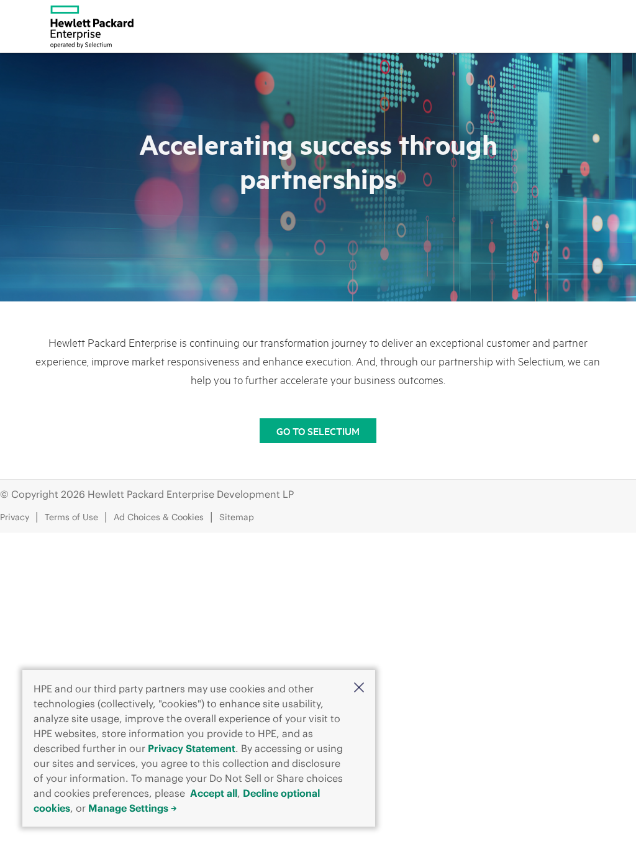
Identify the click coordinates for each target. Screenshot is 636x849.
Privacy (14, 517)
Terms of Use (71, 517)
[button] (359, 687)
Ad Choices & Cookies (159, 517)
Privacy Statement (191, 748)
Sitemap (236, 517)
